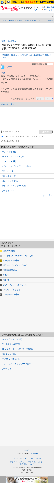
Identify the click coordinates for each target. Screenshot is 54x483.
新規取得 (50, 7)
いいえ (49, 99)
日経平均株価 (9, 251)
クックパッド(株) (11, 294)
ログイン (37, 10)
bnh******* (8, 67)
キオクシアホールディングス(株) (18, 255)
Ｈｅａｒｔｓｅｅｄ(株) (13, 156)
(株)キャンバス (9, 190)
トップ (3, 21)
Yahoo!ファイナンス (20, 458)
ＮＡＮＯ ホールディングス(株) (17, 349)
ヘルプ (31, 464)
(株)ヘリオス (8, 171)
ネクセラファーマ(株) (12, 339)
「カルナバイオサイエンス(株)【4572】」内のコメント (23, 136)
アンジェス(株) (9, 161)
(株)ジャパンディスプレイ (15, 265)
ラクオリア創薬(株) (11, 359)
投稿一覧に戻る (8, 41)
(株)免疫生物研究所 (11, 344)
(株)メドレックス (10, 181)
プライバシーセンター (36, 462)
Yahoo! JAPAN (35, 458)
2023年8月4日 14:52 (39, 64)
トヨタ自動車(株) (11, 260)
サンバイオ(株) (9, 152)
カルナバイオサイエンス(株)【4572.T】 (31, 21)
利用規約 (23, 464)
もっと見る (47, 195)
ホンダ (6, 280)
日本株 (11, 21)
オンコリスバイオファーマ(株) (16, 166)
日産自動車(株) (10, 270)
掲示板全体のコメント (11, 141)
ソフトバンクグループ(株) (15, 285)
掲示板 (50, 21)
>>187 (4, 73)
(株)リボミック (9, 176)
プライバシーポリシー (18, 462)
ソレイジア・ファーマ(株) (14, 186)
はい (40, 99)
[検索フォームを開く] (51, 16)
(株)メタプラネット (12, 289)
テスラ (6, 275)
